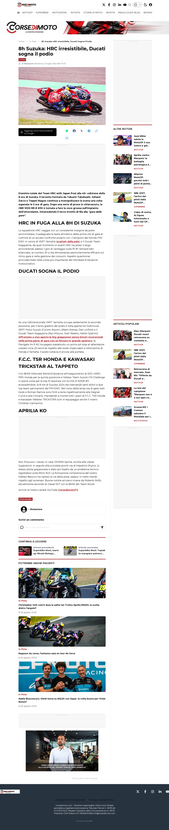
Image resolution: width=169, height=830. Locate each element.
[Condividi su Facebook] (74, 130)
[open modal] (150, 4)
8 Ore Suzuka (26, 499)
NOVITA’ (110, 12)
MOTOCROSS (59, 12)
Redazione (29, 63)
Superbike (139, 207)
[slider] (59, 769)
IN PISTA (75, 12)
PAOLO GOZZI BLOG (129, 12)
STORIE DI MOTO (93, 12)
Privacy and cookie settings (84, 778)
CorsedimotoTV (68, 490)
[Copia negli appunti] (96, 130)
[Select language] (137, 5)
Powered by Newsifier (84, 821)
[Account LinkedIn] (119, 4)
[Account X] (103, 4)
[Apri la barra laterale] (18, 12)
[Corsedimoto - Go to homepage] (10, 792)
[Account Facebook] (109, 4)
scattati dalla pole (68, 241)
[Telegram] (89, 130)
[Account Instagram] (114, 4)
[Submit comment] (102, 527)
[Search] (129, 4)
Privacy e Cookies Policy (101, 800)
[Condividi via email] (66, 138)
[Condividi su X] (81, 130)
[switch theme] (145, 5)
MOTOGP (27, 12)
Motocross (141, 420)
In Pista (22, 59)
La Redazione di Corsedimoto (70, 800)
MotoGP (138, 149)
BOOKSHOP (150, 12)
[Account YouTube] (124, 4)
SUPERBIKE (42, 12)
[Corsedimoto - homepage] (30, 4)
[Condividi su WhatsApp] (66, 130)
